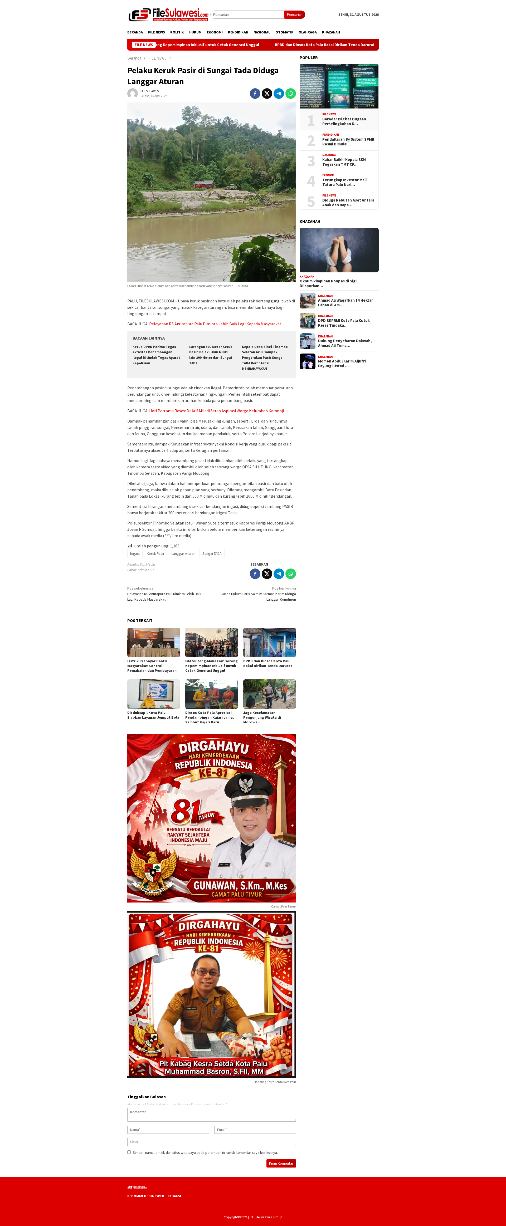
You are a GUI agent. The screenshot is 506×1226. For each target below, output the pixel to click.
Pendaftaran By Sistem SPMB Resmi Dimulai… (348, 141)
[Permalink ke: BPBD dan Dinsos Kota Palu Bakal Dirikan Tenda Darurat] (269, 642)
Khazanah (307, 276)
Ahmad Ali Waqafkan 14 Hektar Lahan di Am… (345, 302)
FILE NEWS (329, 114)
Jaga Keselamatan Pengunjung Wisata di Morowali (262, 717)
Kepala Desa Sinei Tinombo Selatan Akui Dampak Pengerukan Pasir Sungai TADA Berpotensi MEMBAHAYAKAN (265, 358)
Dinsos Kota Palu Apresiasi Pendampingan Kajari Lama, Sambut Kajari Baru (209, 717)
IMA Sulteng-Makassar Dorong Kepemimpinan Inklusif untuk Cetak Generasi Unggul (211, 666)
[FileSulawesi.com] (168, 14)
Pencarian (295, 14)
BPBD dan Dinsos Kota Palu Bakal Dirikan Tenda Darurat (282, 44)
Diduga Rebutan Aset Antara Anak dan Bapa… (348, 202)
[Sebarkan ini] (255, 93)
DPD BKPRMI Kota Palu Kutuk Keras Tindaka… (344, 323)
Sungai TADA (212, 553)
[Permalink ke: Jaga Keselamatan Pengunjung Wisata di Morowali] (269, 694)
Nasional (329, 155)
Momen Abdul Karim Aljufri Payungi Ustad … (342, 363)
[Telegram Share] (279, 93)
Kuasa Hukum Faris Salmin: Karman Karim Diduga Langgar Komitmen (258, 594)
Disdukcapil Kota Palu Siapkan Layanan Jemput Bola (153, 715)
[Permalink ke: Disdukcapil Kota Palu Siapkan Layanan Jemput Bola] (153, 694)
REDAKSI (174, 1196)
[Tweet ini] (267, 93)
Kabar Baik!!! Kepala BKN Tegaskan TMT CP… (344, 162)
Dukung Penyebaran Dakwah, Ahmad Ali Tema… (345, 343)
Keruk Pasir (155, 553)
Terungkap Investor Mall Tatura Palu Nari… (344, 182)
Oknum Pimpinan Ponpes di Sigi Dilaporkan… (328, 283)
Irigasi (135, 553)
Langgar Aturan (183, 553)
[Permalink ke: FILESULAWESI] (132, 93)
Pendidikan (330, 134)
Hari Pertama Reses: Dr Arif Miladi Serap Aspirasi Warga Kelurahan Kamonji (216, 410)
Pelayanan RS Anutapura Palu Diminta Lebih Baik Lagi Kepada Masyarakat (215, 323)
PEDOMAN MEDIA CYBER (145, 1196)
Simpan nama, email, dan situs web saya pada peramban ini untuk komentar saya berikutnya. (205, 1152)
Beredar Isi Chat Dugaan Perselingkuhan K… (344, 121)
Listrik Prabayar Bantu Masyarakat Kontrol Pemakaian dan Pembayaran (152, 666)
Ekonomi (328, 175)
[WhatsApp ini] (290, 93)
